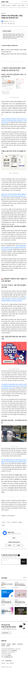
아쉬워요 (18, 545)
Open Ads (4, 2)
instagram (3, 663)
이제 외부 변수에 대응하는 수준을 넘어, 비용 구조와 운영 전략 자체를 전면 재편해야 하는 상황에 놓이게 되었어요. (13, 298)
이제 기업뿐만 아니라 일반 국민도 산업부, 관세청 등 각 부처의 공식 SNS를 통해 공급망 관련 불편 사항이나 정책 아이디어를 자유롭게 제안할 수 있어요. (14, 386)
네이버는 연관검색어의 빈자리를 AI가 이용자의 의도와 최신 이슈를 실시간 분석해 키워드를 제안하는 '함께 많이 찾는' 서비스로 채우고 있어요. (14, 120)
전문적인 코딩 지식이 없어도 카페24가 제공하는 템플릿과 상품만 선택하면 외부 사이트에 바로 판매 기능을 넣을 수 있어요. (13, 196)
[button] (25, 577)
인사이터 (19, 5)
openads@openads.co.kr (8, 656)
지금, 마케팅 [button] (8, 5)
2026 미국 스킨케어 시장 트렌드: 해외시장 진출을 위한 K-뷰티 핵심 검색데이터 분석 (20, 585)
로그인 (25, 1)
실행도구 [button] (23, 5)
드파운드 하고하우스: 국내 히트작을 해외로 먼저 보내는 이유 (20, 602)
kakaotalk (11, 663)
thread (7, 663)
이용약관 (2, 660)
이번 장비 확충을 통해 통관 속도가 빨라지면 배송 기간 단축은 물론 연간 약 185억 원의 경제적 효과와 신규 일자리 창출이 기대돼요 (14, 461)
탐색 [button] (4, 5)
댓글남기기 (24, 561)
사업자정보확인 (14, 650)
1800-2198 (9, 655)
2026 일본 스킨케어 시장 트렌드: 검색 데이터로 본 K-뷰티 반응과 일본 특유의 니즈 (6, 602)
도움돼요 (9, 545)
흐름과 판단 (14, 5)
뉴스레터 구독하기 (5, 632)
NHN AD (3, 641)
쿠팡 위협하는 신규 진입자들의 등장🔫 (7, 585)
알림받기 (14, 537)
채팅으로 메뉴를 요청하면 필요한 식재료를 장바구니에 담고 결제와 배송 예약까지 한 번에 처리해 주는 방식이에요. (13, 247)
